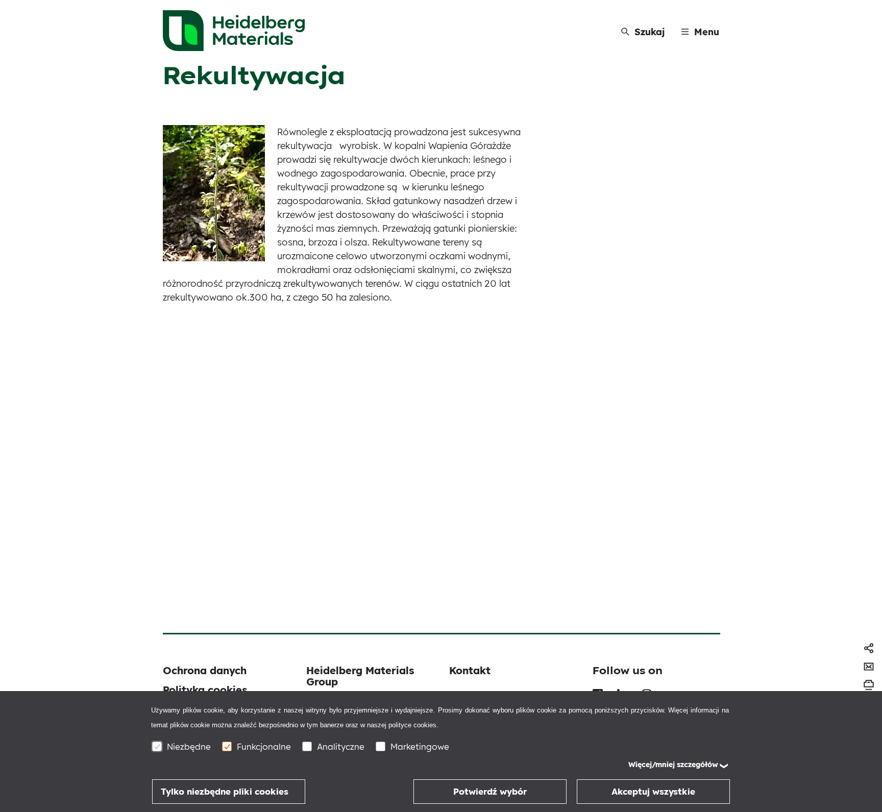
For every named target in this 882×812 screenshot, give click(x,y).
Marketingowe (419, 746)
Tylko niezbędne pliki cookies (224, 791)
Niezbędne (189, 746)
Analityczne (340, 746)
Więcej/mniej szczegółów (673, 764)
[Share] (869, 648)
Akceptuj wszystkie (653, 791)
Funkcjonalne (264, 746)
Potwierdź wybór (490, 791)
